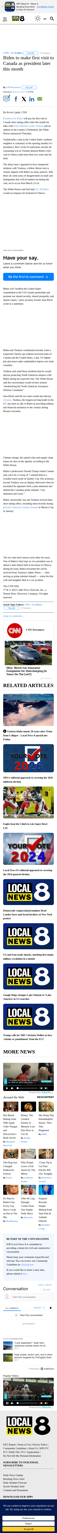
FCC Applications (30, 1452)
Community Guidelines (14, 1448)
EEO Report (9, 1444)
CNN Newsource (13, 87)
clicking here (27, 1264)
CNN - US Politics (33, 605)
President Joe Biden (13, 118)
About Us (33, 1448)
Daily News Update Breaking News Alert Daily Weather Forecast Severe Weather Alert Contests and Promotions (15, 1483)
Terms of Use (24, 1444)
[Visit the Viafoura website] (47, 1368)
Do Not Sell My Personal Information (22, 1456)
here (24, 1273)
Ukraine (7, 400)
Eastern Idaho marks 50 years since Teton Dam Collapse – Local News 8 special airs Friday (27, 735)
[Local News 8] (22, 19)
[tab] (12, 1308)
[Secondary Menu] (7, 18)
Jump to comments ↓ (13, 616)
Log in (41, 1285)
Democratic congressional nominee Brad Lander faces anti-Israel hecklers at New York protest (27, 914)
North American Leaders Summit (22, 507)
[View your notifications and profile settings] (51, 1308)
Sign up (48, 1285)
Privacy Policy (40, 1444)
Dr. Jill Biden (42, 189)
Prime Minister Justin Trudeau (28, 126)
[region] (28, 1327)
